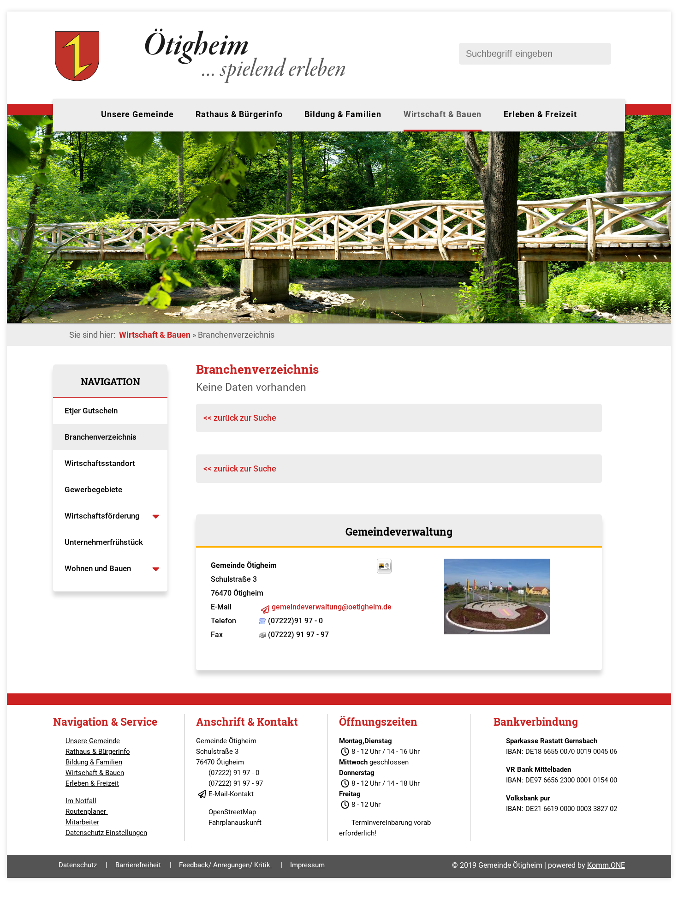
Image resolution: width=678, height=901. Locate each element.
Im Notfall (80, 801)
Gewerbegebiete (93, 489)
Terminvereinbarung (381, 822)
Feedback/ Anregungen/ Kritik (225, 865)
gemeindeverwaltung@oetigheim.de (332, 607)
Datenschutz (78, 865)
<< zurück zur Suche (239, 418)
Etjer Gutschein (91, 410)
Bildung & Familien (342, 114)
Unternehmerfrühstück (104, 542)
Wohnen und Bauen (98, 568)
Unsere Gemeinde (137, 114)
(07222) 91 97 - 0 (233, 773)
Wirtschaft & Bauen (443, 114)
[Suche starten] (599, 54)
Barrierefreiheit (138, 865)
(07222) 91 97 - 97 (235, 783)
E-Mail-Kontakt (231, 794)
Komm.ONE (606, 865)
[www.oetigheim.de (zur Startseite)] (202, 83)
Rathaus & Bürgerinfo (239, 114)
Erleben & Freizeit (540, 114)
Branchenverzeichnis (101, 437)
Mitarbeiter (82, 822)
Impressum (307, 865)
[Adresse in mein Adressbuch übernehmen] (384, 571)
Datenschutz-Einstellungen (106, 833)
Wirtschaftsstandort (100, 463)
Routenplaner (86, 811)
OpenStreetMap (232, 812)
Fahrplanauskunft (235, 822)
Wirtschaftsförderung (102, 515)
